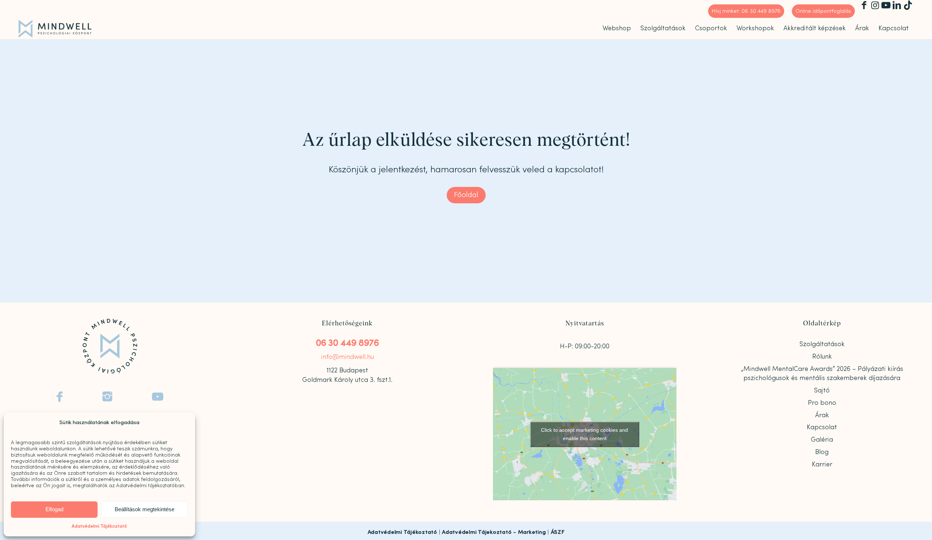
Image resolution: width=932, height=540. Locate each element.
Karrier (822, 464)
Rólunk (822, 356)
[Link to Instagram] (875, 5)
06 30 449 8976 (347, 343)
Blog (822, 452)
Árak (822, 415)
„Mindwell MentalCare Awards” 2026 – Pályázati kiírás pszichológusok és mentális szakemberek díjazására (822, 373)
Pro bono (822, 403)
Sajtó (822, 390)
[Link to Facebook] (864, 5)
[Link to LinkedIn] (897, 5)
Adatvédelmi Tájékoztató (99, 526)
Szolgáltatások (822, 344)
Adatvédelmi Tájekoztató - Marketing (494, 532)
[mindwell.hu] (55, 29)
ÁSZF (558, 532)
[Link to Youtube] (886, 5)
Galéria (822, 439)
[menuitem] (746, 11)
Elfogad (54, 509)
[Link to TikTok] (908, 5)
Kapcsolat (822, 427)
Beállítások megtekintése (144, 509)
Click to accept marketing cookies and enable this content (584, 434)
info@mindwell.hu (347, 357)
